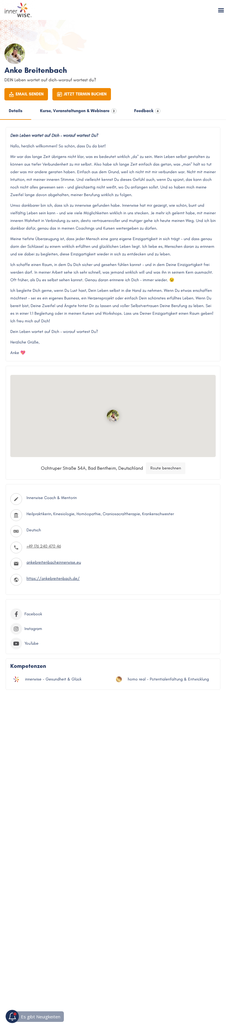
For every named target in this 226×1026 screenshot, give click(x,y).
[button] (221, 10)
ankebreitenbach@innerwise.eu (53, 562)
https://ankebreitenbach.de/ (53, 578)
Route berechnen (165, 468)
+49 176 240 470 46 (43, 546)
